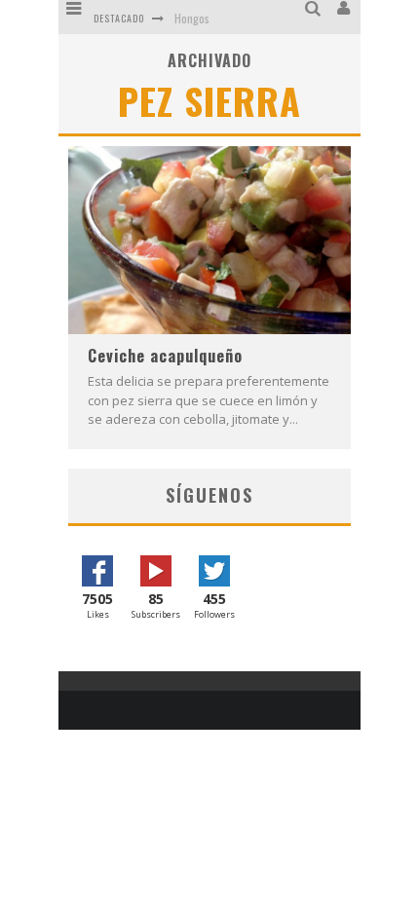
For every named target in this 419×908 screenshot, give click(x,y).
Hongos (192, 18)
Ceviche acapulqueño (165, 355)
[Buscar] (315, 8)
